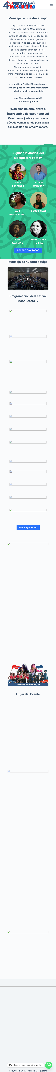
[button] (28, 278)
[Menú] (51, 4)
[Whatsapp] (48, 1065)
